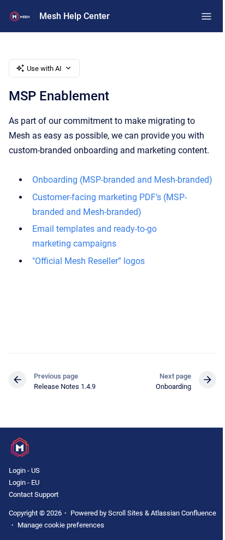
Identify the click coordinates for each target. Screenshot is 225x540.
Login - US (24, 470)
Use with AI (44, 68)
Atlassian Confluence (183, 513)
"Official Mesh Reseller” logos (88, 261)
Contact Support (33, 494)
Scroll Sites (125, 513)
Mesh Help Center (74, 16)
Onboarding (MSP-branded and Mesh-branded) (122, 180)
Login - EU (24, 482)
